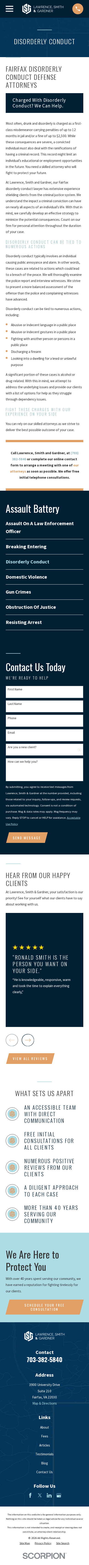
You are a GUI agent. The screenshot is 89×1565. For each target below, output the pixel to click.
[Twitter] (39, 1495)
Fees (44, 1436)
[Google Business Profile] (58, 1495)
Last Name (15, 704)
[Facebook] (30, 1495)
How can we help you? (23, 762)
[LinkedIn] (49, 1495)
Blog (44, 1463)
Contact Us (44, 1472)
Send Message (27, 837)
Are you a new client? (22, 747)
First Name (15, 689)
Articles (44, 1445)
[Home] (42, 9)
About (44, 1427)
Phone (12, 718)
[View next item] (28, 1040)
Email (11, 733)
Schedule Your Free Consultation (44, 1307)
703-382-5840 (44, 1359)
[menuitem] (44, 527)
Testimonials (44, 1454)
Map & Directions (44, 1403)
